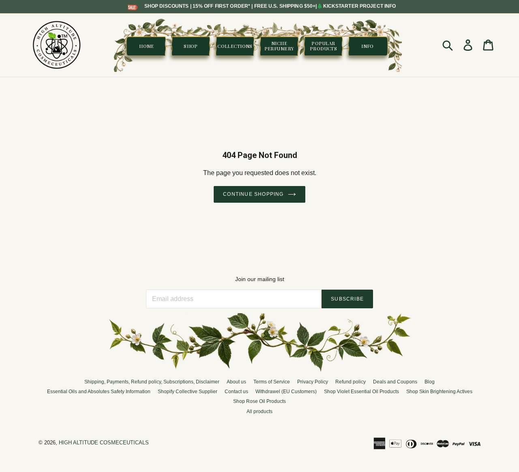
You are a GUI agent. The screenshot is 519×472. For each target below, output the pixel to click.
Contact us (236, 391)
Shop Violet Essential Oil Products (361, 391)
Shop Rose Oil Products (259, 401)
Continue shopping (253, 194)
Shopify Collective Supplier (187, 391)
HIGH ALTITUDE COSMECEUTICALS (104, 443)
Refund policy (350, 382)
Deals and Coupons (395, 382)
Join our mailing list (259, 279)
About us (236, 382)
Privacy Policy (312, 382)
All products (259, 411)
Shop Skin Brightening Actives (439, 391)
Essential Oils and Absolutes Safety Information (98, 391)
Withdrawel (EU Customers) (286, 391)
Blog (430, 382)
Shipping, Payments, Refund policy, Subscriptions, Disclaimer (151, 382)
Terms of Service (271, 382)
